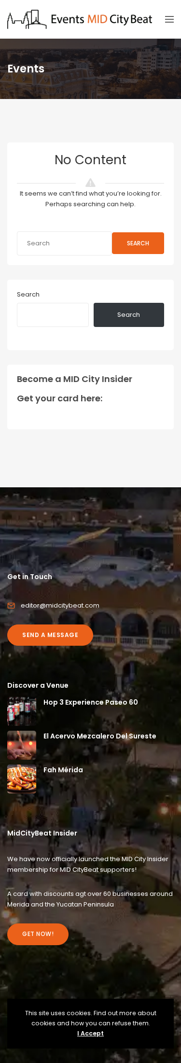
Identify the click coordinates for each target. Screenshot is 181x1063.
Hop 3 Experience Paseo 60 (90, 702)
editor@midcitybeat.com (60, 605)
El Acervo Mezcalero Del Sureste (99, 736)
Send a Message (50, 635)
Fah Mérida (63, 770)
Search (138, 243)
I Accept (90, 1033)
